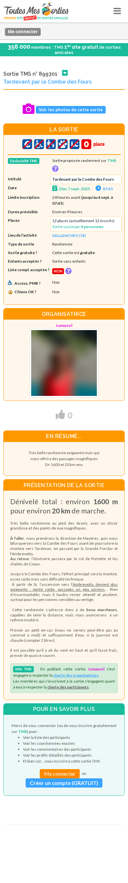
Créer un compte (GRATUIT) (64, 783)
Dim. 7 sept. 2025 (74, 188)
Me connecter (23, 32)
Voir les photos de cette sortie (71, 109)
